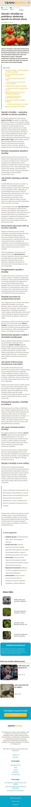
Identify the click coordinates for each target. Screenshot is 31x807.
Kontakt (15, 757)
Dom (15, 767)
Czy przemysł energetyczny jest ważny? (15, 783)
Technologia (15, 774)
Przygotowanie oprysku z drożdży (15, 86)
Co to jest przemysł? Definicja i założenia (15, 787)
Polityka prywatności (15, 798)
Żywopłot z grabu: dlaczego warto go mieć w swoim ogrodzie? (20, 623)
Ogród (11, 9)
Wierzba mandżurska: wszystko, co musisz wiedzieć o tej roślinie (20, 612)
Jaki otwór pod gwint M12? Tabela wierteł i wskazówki (23, 667)
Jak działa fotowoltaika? (15, 790)
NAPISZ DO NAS (15, 715)
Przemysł (15, 772)
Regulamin (15, 804)
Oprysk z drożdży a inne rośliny (15, 106)
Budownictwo (15, 765)
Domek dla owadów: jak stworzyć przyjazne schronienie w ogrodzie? (20, 635)
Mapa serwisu (15, 801)
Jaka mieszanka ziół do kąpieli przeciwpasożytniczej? (22, 686)
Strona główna (4, 9)
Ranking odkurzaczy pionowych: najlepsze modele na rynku (20, 600)
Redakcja (15, 755)
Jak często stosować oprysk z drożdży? (17, 104)
